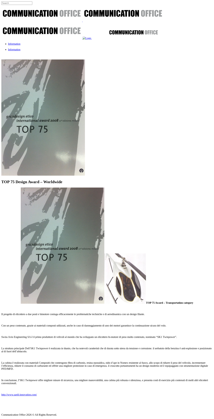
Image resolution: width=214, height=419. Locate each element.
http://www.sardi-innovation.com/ (19, 394)
